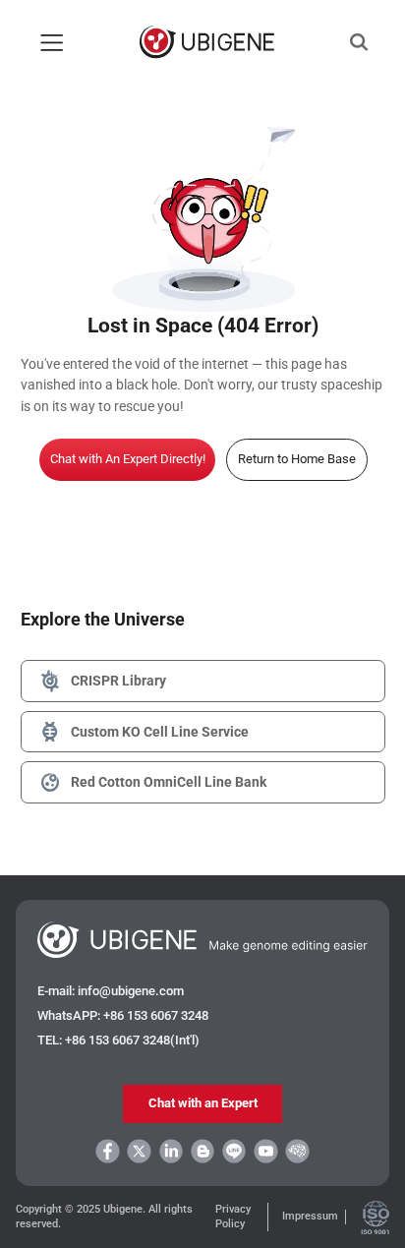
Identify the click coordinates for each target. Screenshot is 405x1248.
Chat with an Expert (203, 1103)
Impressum (310, 1216)
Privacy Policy (233, 1216)
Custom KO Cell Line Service (160, 732)
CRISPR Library (118, 680)
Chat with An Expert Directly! (127, 458)
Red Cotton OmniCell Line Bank (168, 782)
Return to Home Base (297, 458)
